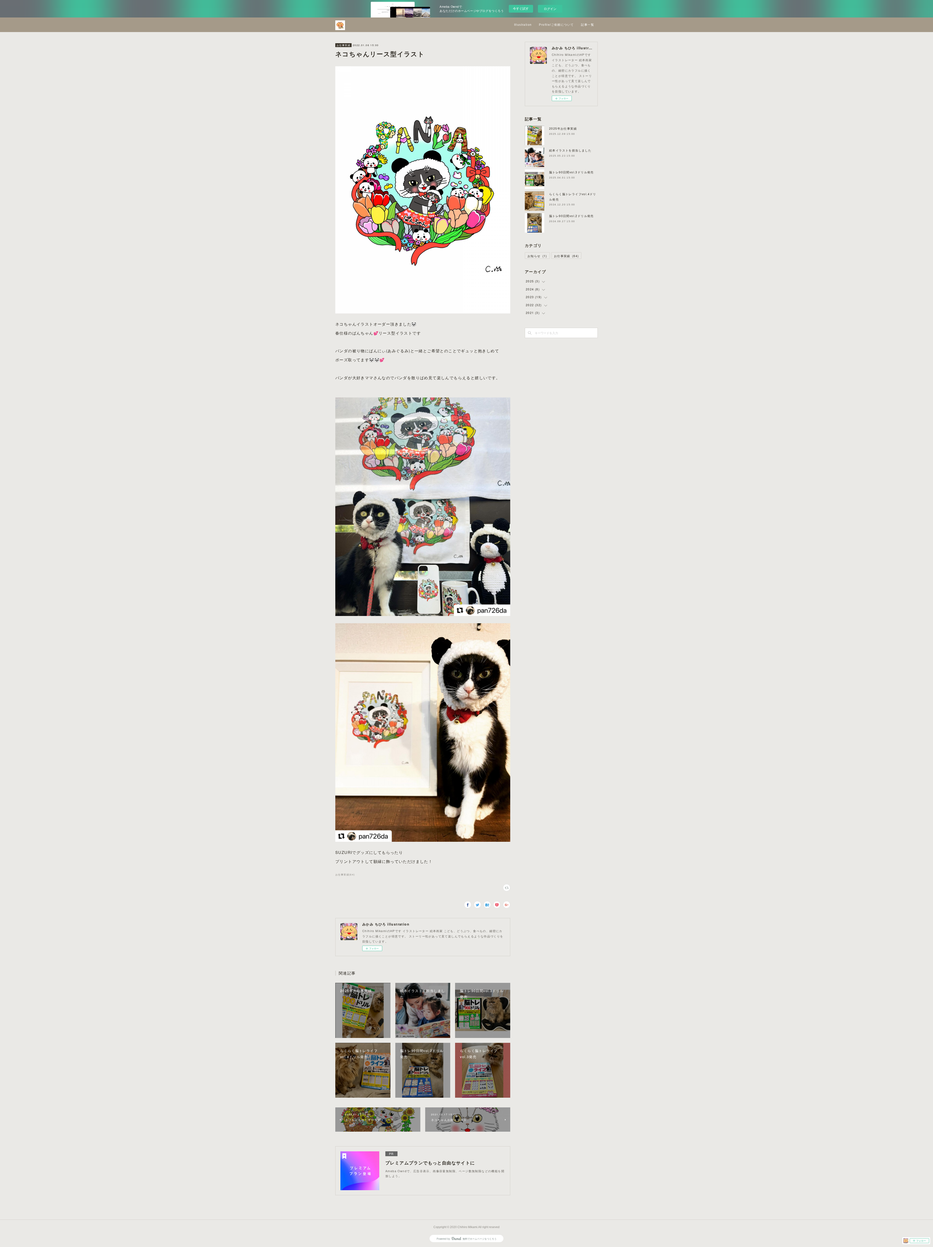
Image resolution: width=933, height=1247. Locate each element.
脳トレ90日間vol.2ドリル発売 (571, 216)
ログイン (550, 8)
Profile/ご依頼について (556, 24)
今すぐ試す (521, 8)
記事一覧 (587, 24)
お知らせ (537, 256)
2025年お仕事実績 (563, 128)
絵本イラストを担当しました (570, 150)
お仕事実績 (343, 45)
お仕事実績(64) (345, 874)
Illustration (523, 24)
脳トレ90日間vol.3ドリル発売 (571, 172)
